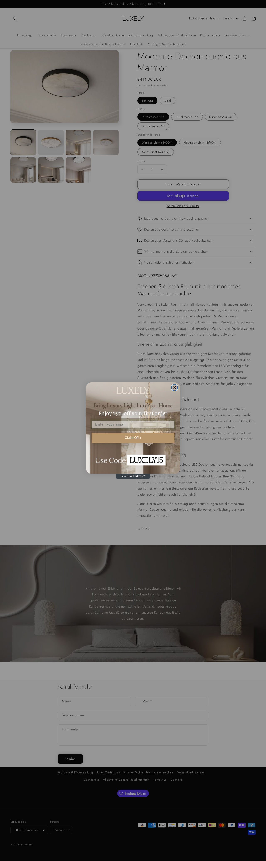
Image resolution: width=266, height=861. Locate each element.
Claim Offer (133, 437)
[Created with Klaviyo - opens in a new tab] (133, 476)
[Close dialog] (174, 387)
